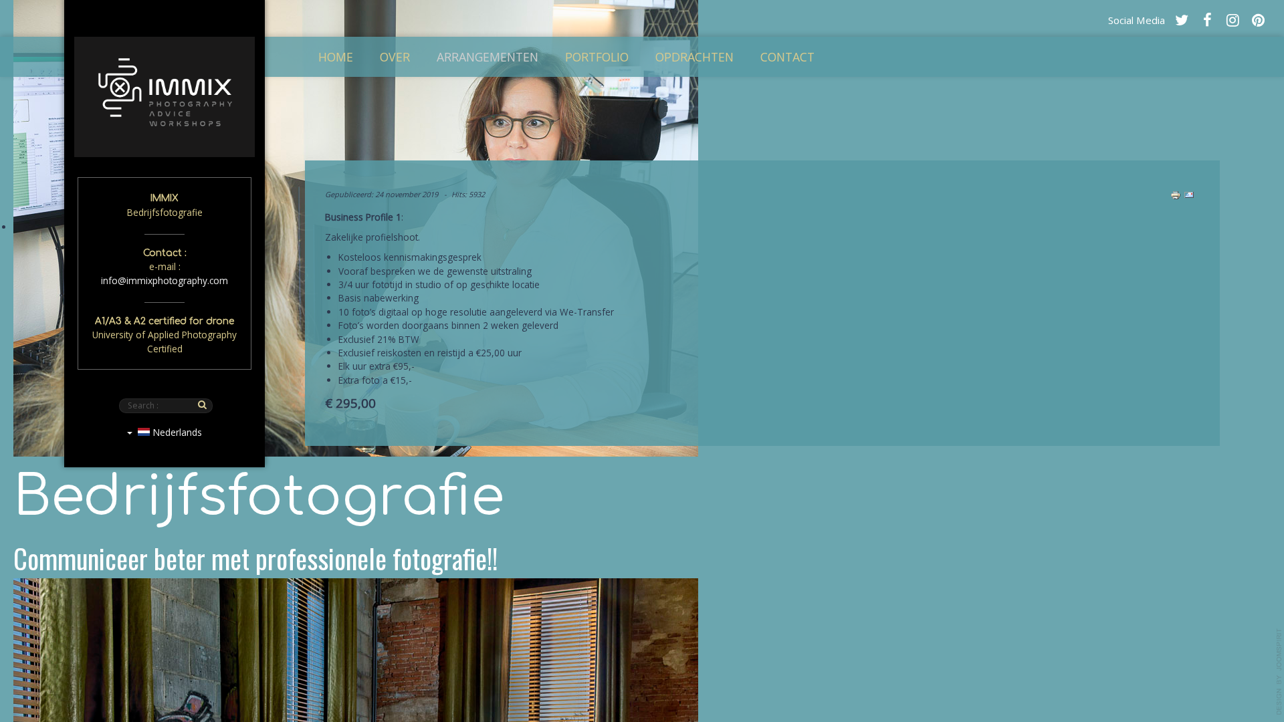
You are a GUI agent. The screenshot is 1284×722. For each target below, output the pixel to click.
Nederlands (176, 432)
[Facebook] (1207, 19)
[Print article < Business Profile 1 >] (1175, 194)
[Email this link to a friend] (1189, 194)
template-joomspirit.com (1279, 671)
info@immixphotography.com (164, 280)
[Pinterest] (1258, 19)
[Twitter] (1181, 19)
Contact (787, 57)
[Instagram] (1232, 19)
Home (335, 57)
